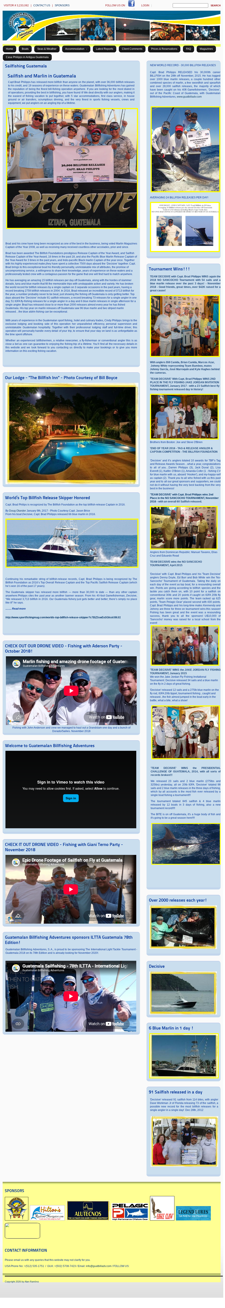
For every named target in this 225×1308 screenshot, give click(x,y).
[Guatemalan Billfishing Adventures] (112, 39)
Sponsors (62, 5)
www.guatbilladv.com (189, 96)
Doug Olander (17, 510)
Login (145, 5)
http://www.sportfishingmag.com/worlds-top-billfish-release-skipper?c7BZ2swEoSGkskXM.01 (63, 617)
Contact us (41, 5)
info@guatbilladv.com (98, 1266)
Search (216, 5)
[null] (184, 548)
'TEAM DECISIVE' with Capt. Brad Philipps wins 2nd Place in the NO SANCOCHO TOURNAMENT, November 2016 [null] (184, 498)
